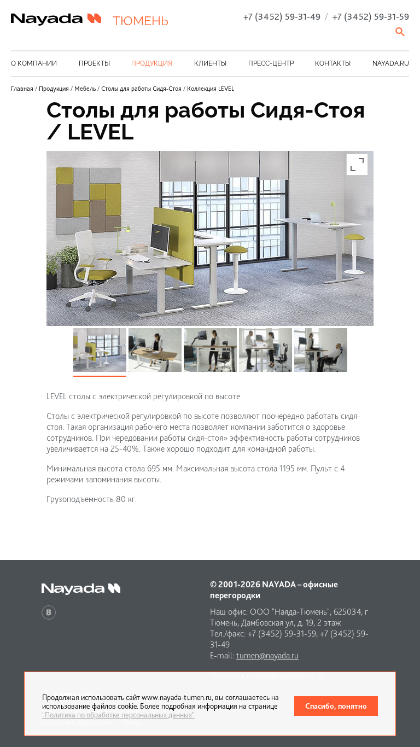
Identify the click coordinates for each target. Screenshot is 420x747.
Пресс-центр (271, 63)
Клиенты (210, 63)
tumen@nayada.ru (267, 655)
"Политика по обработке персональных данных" (118, 714)
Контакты (333, 63)
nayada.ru (390, 63)
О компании (34, 63)
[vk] (49, 612)
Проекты (94, 63)
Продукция (151, 63)
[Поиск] (401, 32)
